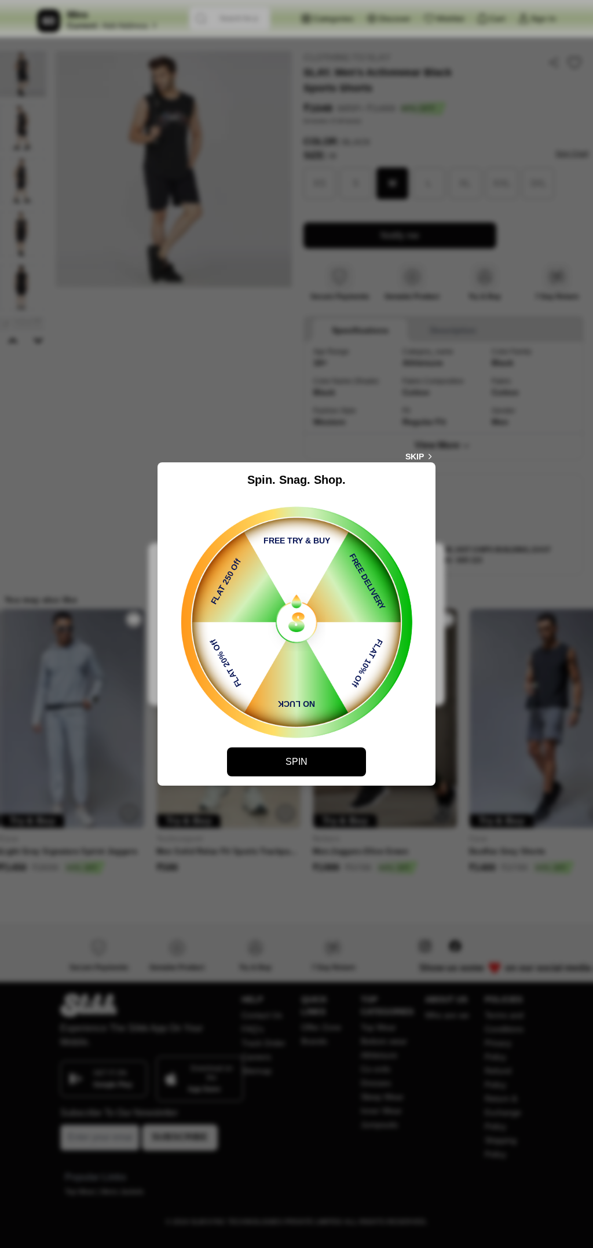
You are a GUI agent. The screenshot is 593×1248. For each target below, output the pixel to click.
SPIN (296, 762)
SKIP (414, 456)
